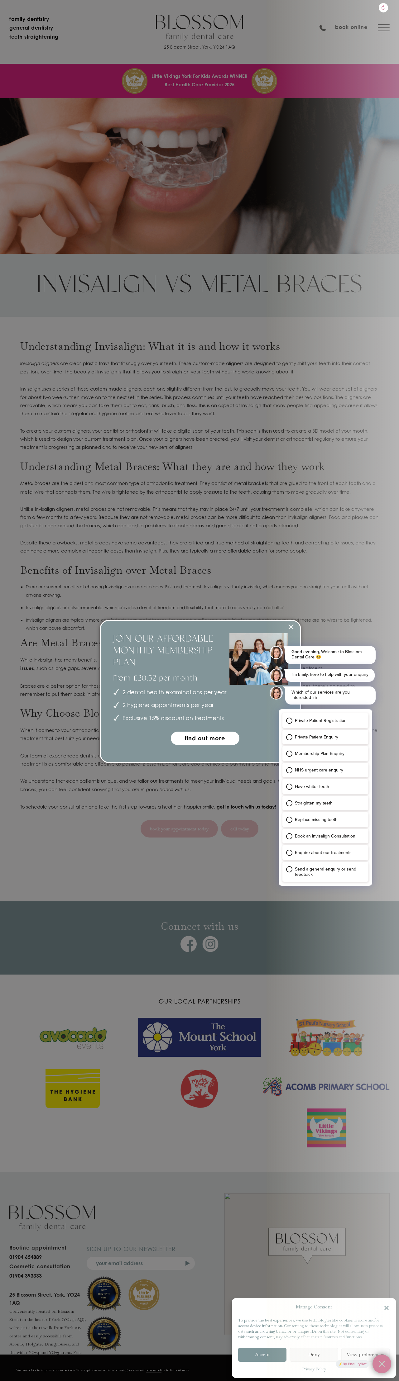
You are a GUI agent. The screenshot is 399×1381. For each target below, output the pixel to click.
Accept (262, 1354)
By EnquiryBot (355, 1364)
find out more (205, 738)
